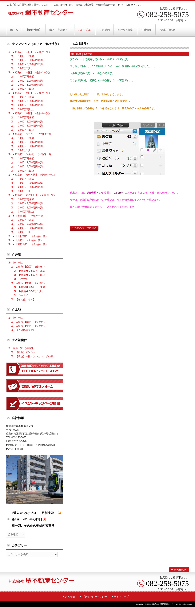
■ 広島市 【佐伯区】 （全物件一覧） (33, 154)
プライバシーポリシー (94, 596)
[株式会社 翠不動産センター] (41, 14)
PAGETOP (180, 569)
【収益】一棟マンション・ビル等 (34, 356)
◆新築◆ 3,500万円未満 (31, 270)
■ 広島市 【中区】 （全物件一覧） (32, 72)
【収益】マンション (27, 352)
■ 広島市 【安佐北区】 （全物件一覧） (34, 195)
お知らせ (70, 596)
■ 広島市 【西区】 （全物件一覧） (32, 93)
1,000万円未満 (25, 56)
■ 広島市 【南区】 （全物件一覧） (32, 52)
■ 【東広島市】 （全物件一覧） (30, 244)
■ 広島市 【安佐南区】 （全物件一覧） (34, 174)
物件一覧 (18, 262)
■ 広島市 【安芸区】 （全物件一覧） (33, 133)
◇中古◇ (23, 279)
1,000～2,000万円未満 (29, 60)
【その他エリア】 (25, 299)
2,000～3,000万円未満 (29, 64)
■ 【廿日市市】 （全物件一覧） (30, 236)
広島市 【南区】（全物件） (31, 266)
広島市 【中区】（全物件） (31, 283)
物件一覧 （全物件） (24, 348)
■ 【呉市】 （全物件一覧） (28, 240)
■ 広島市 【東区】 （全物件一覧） (32, 113)
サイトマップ (121, 596)
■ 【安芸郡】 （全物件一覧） (29, 215)
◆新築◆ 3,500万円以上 (31, 274)
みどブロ (88, 54)
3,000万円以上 (25, 68)
